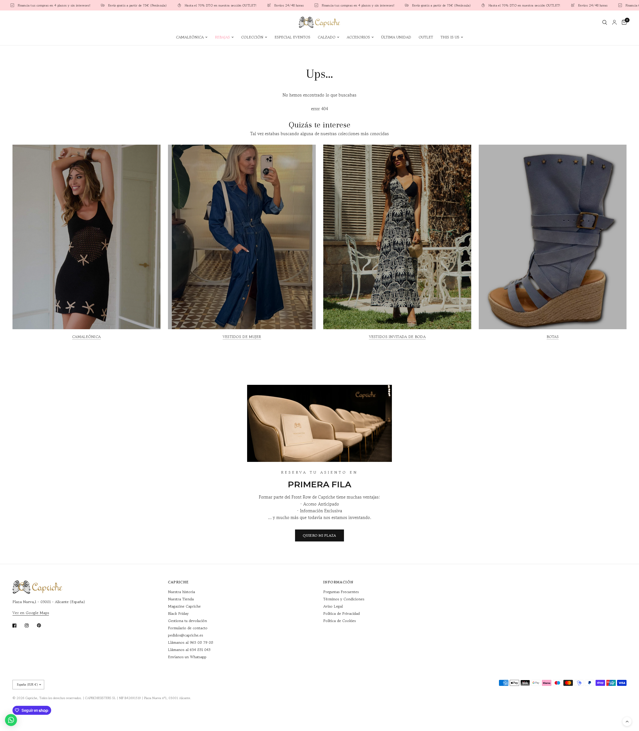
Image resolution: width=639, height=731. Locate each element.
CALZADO (326, 37)
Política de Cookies (339, 620)
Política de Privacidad (341, 613)
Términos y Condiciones (343, 599)
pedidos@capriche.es (185, 635)
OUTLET (426, 37)
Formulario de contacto (187, 627)
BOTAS (553, 336)
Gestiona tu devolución (187, 620)
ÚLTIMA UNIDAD (396, 37)
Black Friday (178, 613)
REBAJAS (222, 37)
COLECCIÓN (252, 37)
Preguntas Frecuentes (341, 591)
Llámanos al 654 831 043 (189, 649)
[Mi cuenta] (614, 22)
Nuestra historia (181, 591)
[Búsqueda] (605, 22)
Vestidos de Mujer (242, 336)
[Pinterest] (42, 625)
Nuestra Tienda (181, 599)
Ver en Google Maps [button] (30, 613)
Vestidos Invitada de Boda (397, 336)
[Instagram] (30, 625)
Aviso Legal (333, 606)
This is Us (450, 37)
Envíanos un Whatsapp (187, 656)
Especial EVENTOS (292, 37)
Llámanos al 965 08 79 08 (190, 642)
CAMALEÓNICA (190, 37)
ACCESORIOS (358, 37)
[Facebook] (17, 625)
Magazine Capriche (184, 606)
